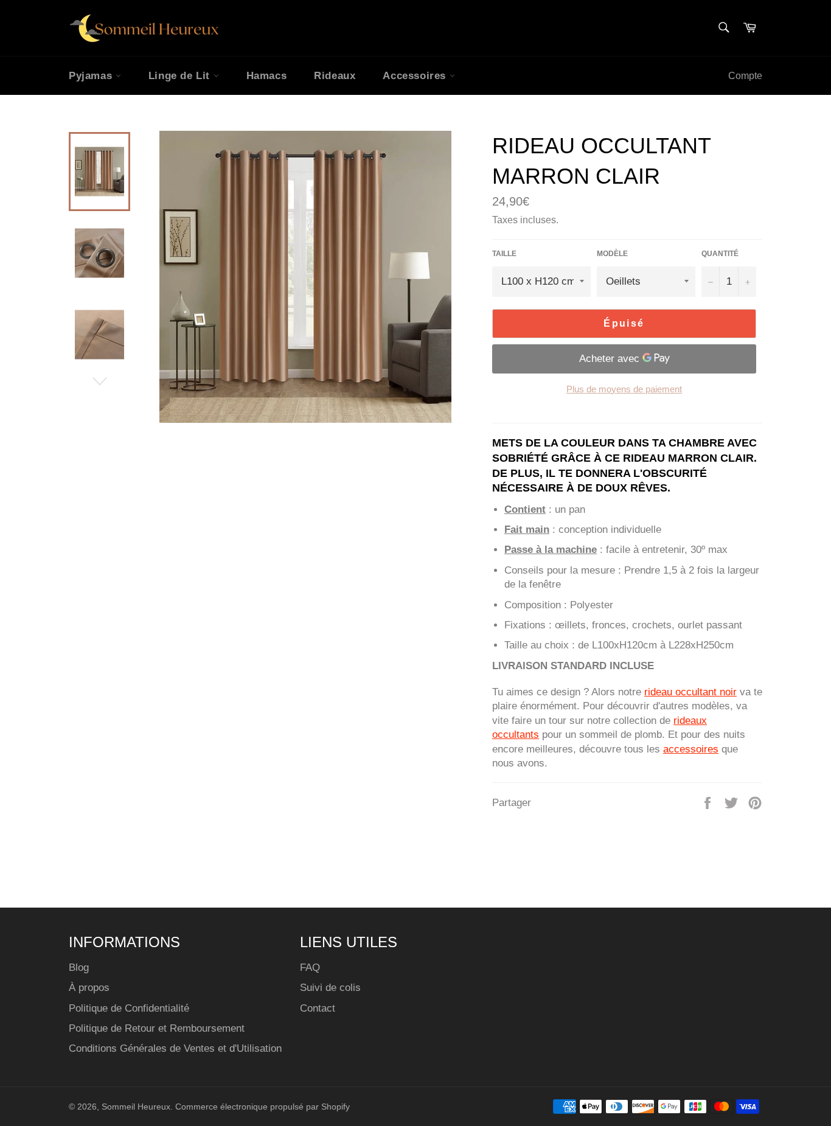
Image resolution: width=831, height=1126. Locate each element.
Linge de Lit (181, 76)
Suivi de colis (330, 987)
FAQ (310, 967)
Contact (317, 1008)
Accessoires (416, 76)
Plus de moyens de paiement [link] (624, 389)
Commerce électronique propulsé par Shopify (262, 1106)
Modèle (612, 253)
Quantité (720, 253)
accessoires (690, 749)
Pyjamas (92, 76)
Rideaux (334, 76)
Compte (745, 76)
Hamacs (266, 76)
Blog (79, 967)
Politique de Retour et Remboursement (157, 1028)
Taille (504, 253)
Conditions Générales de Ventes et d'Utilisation (175, 1048)
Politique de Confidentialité (129, 1008)
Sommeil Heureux (136, 1106)
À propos (89, 987)
